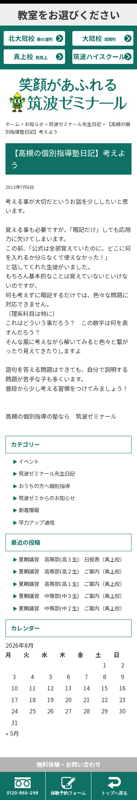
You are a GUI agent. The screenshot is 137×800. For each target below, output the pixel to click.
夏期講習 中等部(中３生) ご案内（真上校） (72, 595)
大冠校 (99, 38)
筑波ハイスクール (99, 56)
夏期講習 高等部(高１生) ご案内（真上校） (72, 583)
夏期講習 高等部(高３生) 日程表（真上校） (72, 559)
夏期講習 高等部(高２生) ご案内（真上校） (72, 571)
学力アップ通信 (36, 522)
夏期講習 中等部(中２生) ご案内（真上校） (72, 608)
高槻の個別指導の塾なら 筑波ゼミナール (61, 416)
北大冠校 (30, 38)
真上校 (30, 56)
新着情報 (29, 510)
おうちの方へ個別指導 (44, 485)
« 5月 (12, 733)
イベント (29, 461)
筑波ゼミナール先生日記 (47, 473)
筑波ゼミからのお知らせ (47, 498)
